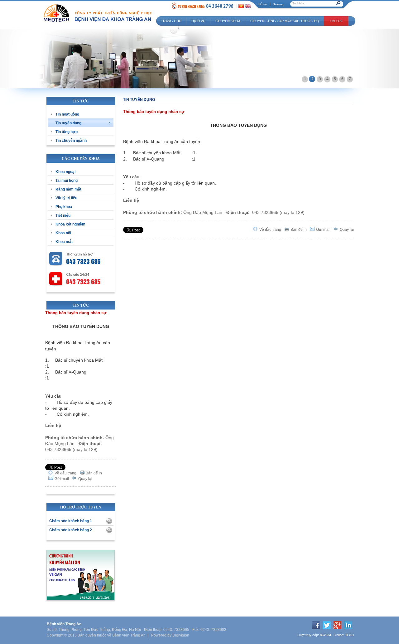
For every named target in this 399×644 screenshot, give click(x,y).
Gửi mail (62, 479)
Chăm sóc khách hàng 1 (70, 521)
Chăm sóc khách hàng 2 (70, 530)
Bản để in (94, 473)
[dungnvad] (109, 521)
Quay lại (85, 479)
